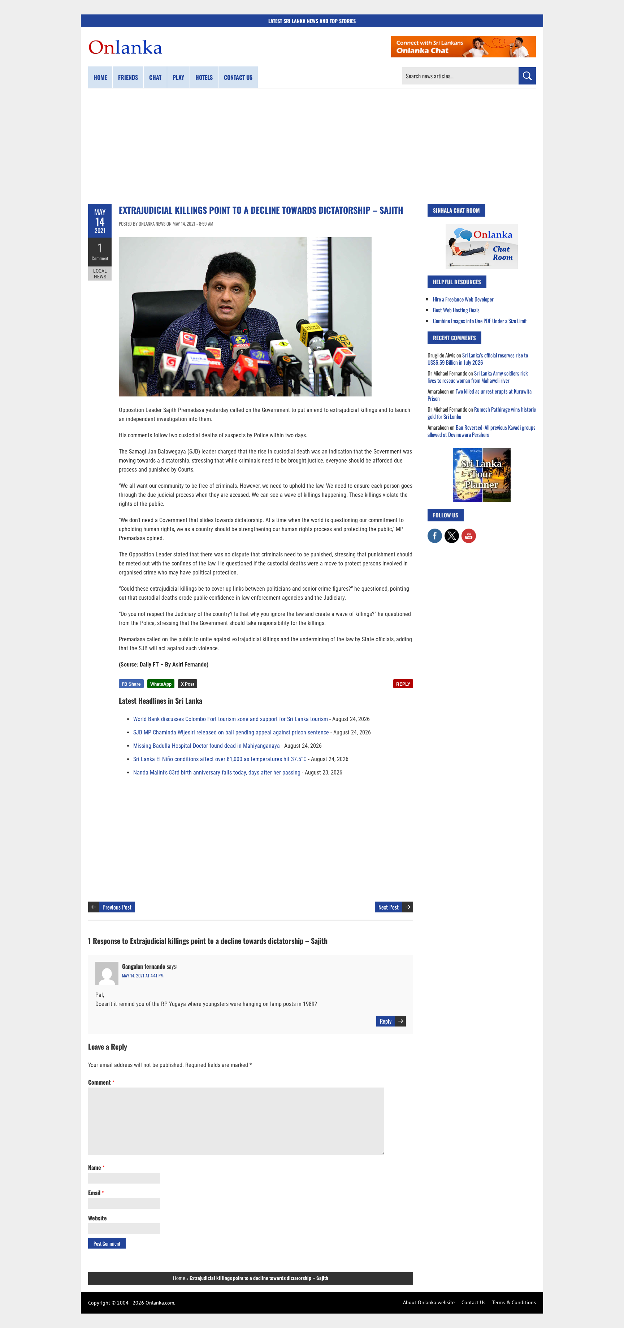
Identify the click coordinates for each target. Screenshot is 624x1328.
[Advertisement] (312, 146)
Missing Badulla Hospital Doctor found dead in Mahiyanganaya (206, 745)
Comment (100, 258)
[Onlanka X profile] (452, 532)
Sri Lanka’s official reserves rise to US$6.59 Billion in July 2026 (478, 358)
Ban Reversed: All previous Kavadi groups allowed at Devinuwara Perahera (482, 430)
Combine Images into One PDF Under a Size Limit (480, 321)
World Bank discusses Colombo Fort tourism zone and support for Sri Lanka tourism (230, 719)
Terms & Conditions (514, 1302)
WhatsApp (161, 684)
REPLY (403, 684)
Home (100, 77)
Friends (128, 77)
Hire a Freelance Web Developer (463, 299)
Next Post (388, 907)
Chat (155, 77)
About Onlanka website (429, 1302)
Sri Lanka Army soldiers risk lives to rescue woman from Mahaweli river (478, 376)
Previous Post (117, 907)
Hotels (204, 77)
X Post (187, 684)
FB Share (131, 684)
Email (96, 1192)
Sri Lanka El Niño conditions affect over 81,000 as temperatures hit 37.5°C (220, 759)
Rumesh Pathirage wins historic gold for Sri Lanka (482, 412)
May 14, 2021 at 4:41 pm (143, 975)
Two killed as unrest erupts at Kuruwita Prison (480, 394)
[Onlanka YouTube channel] (469, 532)
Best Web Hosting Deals (456, 310)
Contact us (238, 77)
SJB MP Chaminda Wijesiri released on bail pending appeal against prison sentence (231, 732)
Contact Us (473, 1302)
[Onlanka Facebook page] (435, 532)
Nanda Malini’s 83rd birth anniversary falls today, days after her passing (216, 772)
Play (178, 77)
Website (97, 1218)
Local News (100, 273)
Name (96, 1167)
